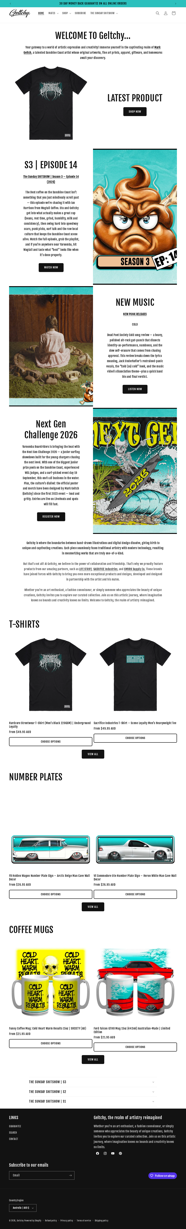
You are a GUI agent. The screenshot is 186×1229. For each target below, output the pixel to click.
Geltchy (20, 1220)
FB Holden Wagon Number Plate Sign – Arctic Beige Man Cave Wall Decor (49, 877)
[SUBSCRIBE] (70, 1175)
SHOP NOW (135, 111)
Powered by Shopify (32, 1220)
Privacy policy (66, 1220)
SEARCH (13, 1132)
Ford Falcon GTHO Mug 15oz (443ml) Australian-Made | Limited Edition (132, 1030)
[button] (53, 13)
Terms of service (84, 1220)
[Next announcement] (176, 3)
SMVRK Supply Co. (134, 569)
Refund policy (51, 1220)
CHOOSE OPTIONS (51, 741)
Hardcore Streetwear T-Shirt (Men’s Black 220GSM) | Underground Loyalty (50, 724)
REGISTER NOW (51, 516)
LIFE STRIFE (85, 569)
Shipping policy (101, 1220)
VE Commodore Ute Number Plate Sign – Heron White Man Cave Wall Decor (135, 877)
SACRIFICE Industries (105, 569)
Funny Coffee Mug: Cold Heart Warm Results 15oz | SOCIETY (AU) (47, 1028)
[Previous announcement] (10, 3)
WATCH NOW (51, 267)
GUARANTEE (15, 1126)
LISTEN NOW (135, 389)
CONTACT (13, 1139)
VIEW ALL (93, 754)
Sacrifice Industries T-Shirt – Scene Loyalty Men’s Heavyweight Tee (135, 723)
